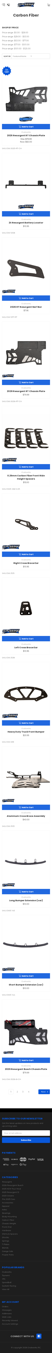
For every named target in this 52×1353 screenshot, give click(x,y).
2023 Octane (8, 1195)
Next (43, 1092)
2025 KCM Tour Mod (11, 1189)
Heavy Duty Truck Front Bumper (26, 731)
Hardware (6, 1230)
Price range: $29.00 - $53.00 (15, 36)
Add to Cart (27, 126)
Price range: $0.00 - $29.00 (15, 32)
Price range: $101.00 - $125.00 (16, 48)
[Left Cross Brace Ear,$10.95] (26, 609)
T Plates (5, 1244)
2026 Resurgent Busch (12, 1185)
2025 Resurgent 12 (10, 1192)
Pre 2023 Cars (8, 1199)
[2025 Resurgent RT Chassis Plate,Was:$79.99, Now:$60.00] (26, 97)
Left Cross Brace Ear (26, 647)
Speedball (6, 1282)
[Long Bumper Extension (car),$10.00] (26, 862)
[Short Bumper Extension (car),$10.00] (26, 947)
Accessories (7, 1202)
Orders (5, 1306)
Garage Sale (7, 1251)
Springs (5, 1241)
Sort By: (7, 56)
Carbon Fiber (8, 1220)
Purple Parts (8, 1255)
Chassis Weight (9, 1223)
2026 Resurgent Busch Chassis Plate (26, 1069)
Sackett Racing (9, 1286)
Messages (6, 1310)
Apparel (5, 1206)
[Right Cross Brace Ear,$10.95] (26, 525)
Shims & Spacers (10, 1234)
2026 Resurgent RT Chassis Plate (26, 391)
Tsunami (6, 1275)
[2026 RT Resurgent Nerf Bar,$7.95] (26, 269)
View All (5, 1289)
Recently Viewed (10, 1320)
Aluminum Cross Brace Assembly (26, 816)
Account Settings (10, 1324)
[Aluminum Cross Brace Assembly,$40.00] (26, 778)
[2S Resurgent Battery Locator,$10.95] (26, 184)
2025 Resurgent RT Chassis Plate (26, 135)
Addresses (7, 1313)
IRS (3, 1279)
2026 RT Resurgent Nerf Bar (26, 307)
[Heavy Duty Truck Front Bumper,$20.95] (26, 694)
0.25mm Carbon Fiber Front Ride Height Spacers (26, 477)
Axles (4, 1209)
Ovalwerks (6, 1272)
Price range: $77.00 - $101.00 (15, 44)
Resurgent (7, 1182)
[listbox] (22, 56)
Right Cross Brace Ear (26, 563)
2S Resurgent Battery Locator (26, 222)
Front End (6, 1227)
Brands (5, 1248)
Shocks (5, 1237)
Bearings (6, 1213)
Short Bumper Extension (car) (26, 984)
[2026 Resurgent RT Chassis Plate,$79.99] (26, 353)
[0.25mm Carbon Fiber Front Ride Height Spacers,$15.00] (26, 437)
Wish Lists (6, 1317)
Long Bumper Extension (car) (26, 900)
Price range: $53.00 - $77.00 (15, 40)
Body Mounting (9, 1216)
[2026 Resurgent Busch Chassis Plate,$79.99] (26, 1031)
